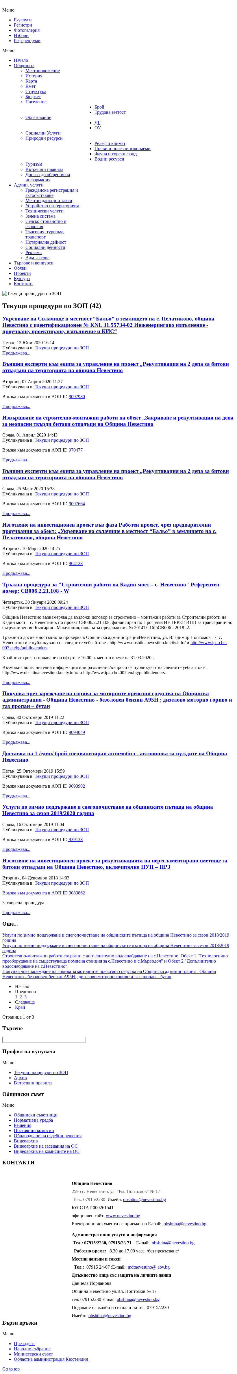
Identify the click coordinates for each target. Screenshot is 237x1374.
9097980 (77, 396)
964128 (76, 563)
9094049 (77, 732)
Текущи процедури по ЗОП (62, 347)
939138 (75, 839)
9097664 (77, 503)
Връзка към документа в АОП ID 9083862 (43, 892)
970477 (76, 450)
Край (20, 1007)
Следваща (25, 1002)
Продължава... (16, 353)
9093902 (77, 786)
